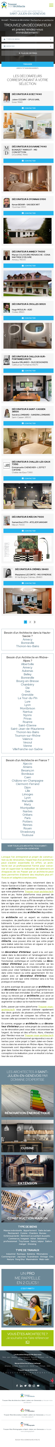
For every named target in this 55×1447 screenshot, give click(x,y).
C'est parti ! (27, 1288)
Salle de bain (44, 1230)
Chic (51, 1256)
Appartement (30, 1230)
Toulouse (34, 1357)
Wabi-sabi (44, 1259)
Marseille (14, 1357)
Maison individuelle (13, 1230)
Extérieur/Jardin (11, 1235)
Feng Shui (20, 1259)
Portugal (42, 1366)
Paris (4, 1357)
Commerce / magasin (18, 1238)
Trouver (27, 64)
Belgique (8, 1366)
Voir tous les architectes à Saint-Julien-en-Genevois (27, 847)
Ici (27, 1342)
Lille (47, 1357)
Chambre (33, 1233)
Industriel (10, 1254)
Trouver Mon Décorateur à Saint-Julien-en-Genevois (23, 1415)
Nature (10, 1259)
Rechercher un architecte (42, 20)
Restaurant (13, 1233)
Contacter (30, 108)
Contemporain (8, 1256)
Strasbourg (27, 1359)
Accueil (4, 20)
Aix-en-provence (24, 1357)
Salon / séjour (37, 1241)
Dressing (32, 1244)
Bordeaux (41, 1357)
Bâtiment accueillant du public (35, 1235)
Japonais (21, 1256)
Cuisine (24, 1233)
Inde (37, 1366)
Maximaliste (32, 1259)
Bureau (42, 1233)
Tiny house (24, 1241)
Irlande (32, 1366)
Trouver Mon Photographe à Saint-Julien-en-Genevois (23, 1429)
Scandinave (33, 1256)
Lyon (8, 1357)
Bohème (31, 1254)
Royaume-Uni (23, 1366)
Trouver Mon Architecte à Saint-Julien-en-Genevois (21, 1400)
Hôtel (33, 1238)
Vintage (44, 1256)
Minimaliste (42, 1254)
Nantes (20, 1359)
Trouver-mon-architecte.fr (39, 891)
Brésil (48, 1366)
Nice (51, 1357)
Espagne (15, 1366)
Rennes (34, 1359)
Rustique (21, 1254)
